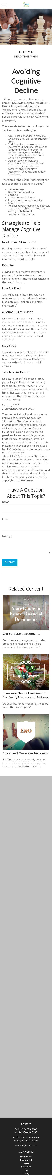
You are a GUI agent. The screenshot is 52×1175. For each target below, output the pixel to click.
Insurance (26, 1166)
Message (7, 536)
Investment (26, 1160)
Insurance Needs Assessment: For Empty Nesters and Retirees (25, 695)
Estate (26, 1163)
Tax (26, 1170)
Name (5, 502)
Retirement (26, 1156)
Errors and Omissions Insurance (25, 753)
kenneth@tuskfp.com (26, 1145)
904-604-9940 (29, 1129)
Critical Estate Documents (21, 634)
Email (5, 519)
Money (26, 1173)
